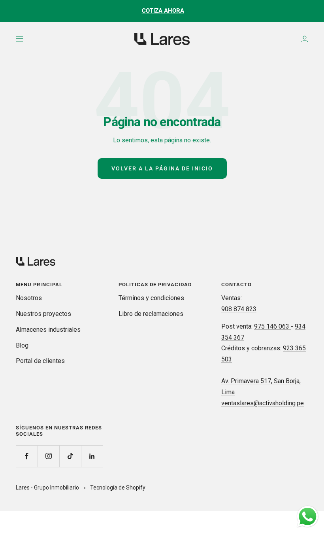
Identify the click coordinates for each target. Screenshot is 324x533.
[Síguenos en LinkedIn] (92, 456)
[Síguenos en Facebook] (27, 456)
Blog (22, 345)
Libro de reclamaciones (151, 314)
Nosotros (29, 298)
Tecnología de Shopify (117, 487)
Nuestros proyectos (43, 314)
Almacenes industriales (48, 329)
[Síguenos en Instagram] (48, 456)
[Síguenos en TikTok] (70, 456)
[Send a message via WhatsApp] (307, 516)
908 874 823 (238, 309)
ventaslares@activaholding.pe (262, 403)
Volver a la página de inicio (162, 168)
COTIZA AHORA (163, 10)
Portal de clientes (40, 361)
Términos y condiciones (151, 298)
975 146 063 (272, 326)
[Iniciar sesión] (304, 39)
